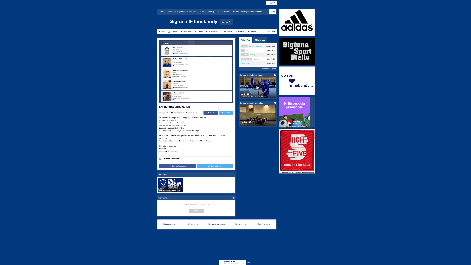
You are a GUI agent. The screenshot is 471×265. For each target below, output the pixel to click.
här (216, 12)
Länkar (200, 32)
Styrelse (252, 32)
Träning (248, 50)
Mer (272, 32)
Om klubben (227, 32)
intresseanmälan (255, 46)
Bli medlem (212, 32)
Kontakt (241, 32)
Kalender (173, 32)
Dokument (187, 32)
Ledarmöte (245, 63)
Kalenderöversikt (268, 69)
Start (162, 32)
